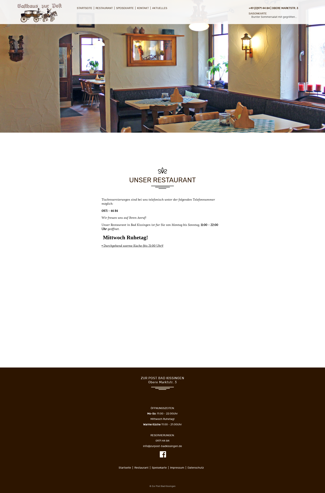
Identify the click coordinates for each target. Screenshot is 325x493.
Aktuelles (159, 8)
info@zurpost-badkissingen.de (162, 446)
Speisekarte (125, 8)
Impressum (177, 467)
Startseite (84, 8)
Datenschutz (196, 467)
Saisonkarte (258, 13)
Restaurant (104, 8)
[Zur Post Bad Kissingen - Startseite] (39, 22)
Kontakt (143, 8)
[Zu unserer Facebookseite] (163, 457)
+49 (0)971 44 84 (259, 8)
